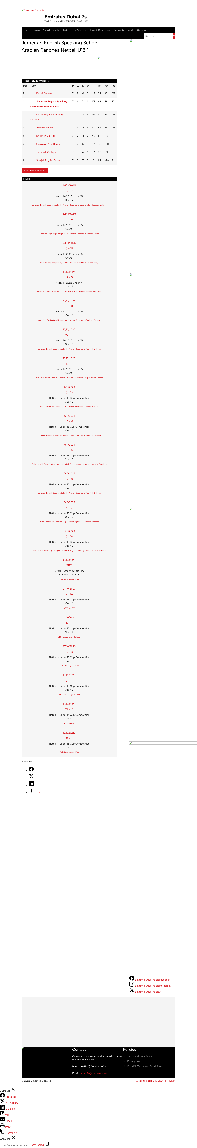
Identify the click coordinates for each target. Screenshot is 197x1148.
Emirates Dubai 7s (65, 17)
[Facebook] (31, 770)
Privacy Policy (135, 1061)
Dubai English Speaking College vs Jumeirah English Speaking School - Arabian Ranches (69, 464)
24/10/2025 (69, 185)
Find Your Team (79, 30)
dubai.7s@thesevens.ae (93, 1073)
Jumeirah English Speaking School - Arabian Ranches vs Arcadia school (69, 234)
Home (28, 30)
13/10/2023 (69, 675)
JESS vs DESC (69, 723)
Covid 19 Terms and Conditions (144, 1066)
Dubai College (44, 93)
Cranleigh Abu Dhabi (48, 143)
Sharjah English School (49, 160)
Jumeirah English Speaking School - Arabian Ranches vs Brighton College (69, 320)
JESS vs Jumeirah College (69, 637)
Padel (65, 30)
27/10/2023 (69, 588)
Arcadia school (44, 127)
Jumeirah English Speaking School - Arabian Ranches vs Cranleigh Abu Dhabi (69, 291)
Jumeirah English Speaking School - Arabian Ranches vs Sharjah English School (69, 378)
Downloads (118, 30)
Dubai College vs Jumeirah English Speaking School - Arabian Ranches (69, 406)
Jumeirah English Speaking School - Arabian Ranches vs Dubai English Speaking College (69, 205)
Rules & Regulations (100, 30)
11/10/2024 (69, 473)
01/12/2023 (69, 559)
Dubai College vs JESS (69, 579)
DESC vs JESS (69, 608)
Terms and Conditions (139, 1055)
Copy (37, 1144)
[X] (31, 777)
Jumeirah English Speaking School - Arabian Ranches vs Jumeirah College (69, 349)
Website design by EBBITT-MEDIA (155, 1080)
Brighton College (46, 135)
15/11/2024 (69, 387)
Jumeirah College (46, 152)
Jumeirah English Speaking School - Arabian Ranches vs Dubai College (69, 262)
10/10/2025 (69, 271)
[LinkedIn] (31, 785)
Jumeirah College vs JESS (69, 695)
